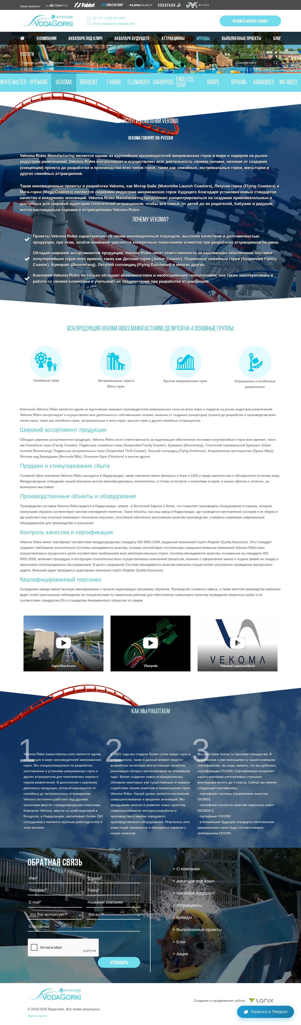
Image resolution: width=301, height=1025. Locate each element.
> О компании (186, 869)
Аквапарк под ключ (85, 38)
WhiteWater (13, 82)
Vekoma (63, 82)
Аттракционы (173, 38)
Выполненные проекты (241, 38)
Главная (27, 63)
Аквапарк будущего (131, 38)
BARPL (213, 82)
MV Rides (288, 82)
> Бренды (182, 917)
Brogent (89, 82)
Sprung (238, 82)
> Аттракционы (187, 905)
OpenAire (38, 82)
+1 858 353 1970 (113, 18)
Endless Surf (185, 83)
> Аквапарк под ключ (193, 881)
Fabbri (114, 82)
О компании (46, 38)
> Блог (179, 942)
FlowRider (139, 82)
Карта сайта (37, 1016)
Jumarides (263, 82)
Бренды (203, 38)
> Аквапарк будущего (194, 893)
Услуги (43, 63)
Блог (277, 38)
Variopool (163, 82)
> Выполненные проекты (197, 929)
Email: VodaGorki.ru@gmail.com (113, 23)
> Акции (180, 954)
